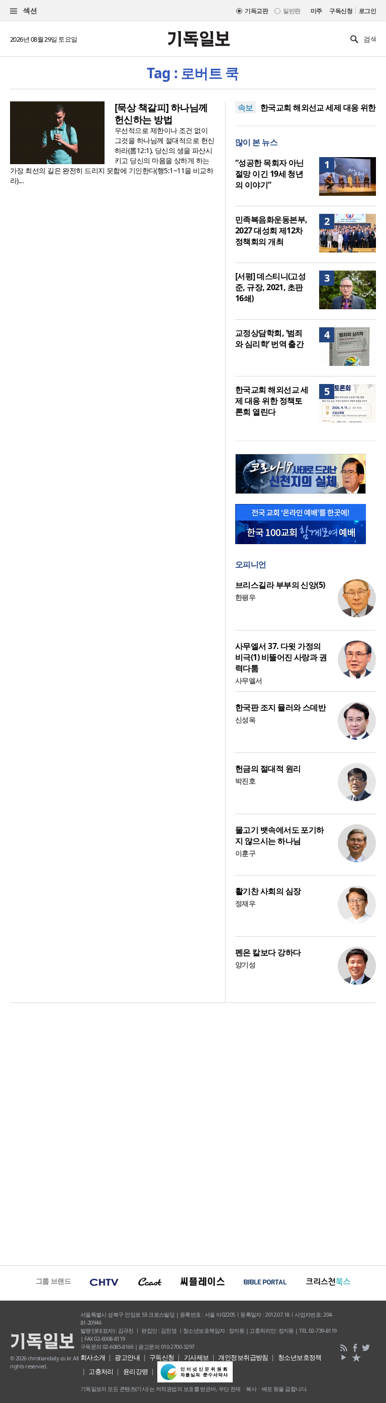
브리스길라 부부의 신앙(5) (280, 584)
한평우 (245, 597)
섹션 (29, 10)
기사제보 (196, 1357)
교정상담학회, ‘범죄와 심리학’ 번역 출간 (269, 338)
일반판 (291, 11)
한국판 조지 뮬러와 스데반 (280, 707)
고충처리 (101, 1371)
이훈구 (245, 853)
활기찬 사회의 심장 (268, 891)
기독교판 (256, 11)
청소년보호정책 (300, 1357)
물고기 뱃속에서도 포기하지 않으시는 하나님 (279, 835)
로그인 (367, 11)
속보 (245, 107)
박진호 (245, 781)
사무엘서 (248, 680)
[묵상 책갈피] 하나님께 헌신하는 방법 (161, 113)
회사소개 (93, 1357)
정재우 (245, 903)
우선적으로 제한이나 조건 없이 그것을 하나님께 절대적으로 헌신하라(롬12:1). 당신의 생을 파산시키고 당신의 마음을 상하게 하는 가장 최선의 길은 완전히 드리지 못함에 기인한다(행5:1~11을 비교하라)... (112, 155)
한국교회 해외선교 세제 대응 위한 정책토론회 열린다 (272, 400)
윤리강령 (135, 1371)
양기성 (245, 964)
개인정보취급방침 (243, 1357)
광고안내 (127, 1357)
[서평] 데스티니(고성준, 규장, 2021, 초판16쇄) (270, 287)
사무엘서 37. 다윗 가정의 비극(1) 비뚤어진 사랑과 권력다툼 (281, 657)
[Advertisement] (193, 1132)
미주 (316, 11)
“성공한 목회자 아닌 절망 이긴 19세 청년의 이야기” (269, 173)
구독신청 (340, 11)
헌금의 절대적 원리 (268, 768)
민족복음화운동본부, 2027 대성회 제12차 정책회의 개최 (271, 230)
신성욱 (245, 719)
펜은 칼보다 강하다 (268, 952)
